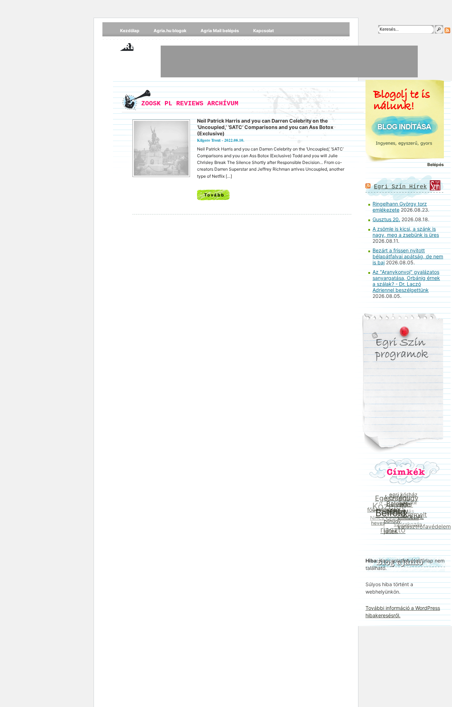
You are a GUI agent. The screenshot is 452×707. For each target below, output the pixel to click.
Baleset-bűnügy (399, 508)
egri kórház (404, 495)
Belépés (435, 164)
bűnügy (391, 522)
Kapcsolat (263, 30)
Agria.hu (134, 46)
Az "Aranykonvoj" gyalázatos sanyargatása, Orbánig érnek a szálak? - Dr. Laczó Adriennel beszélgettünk (406, 281)
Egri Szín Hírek (400, 187)
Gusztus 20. (386, 219)
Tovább (214, 195)
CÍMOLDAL (410, 519)
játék (389, 531)
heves (377, 522)
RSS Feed (447, 30)
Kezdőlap (129, 30)
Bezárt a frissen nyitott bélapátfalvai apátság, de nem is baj (408, 256)
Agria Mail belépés (220, 30)
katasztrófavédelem (423, 527)
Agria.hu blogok (170, 30)
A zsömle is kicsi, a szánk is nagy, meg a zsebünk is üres (406, 232)
